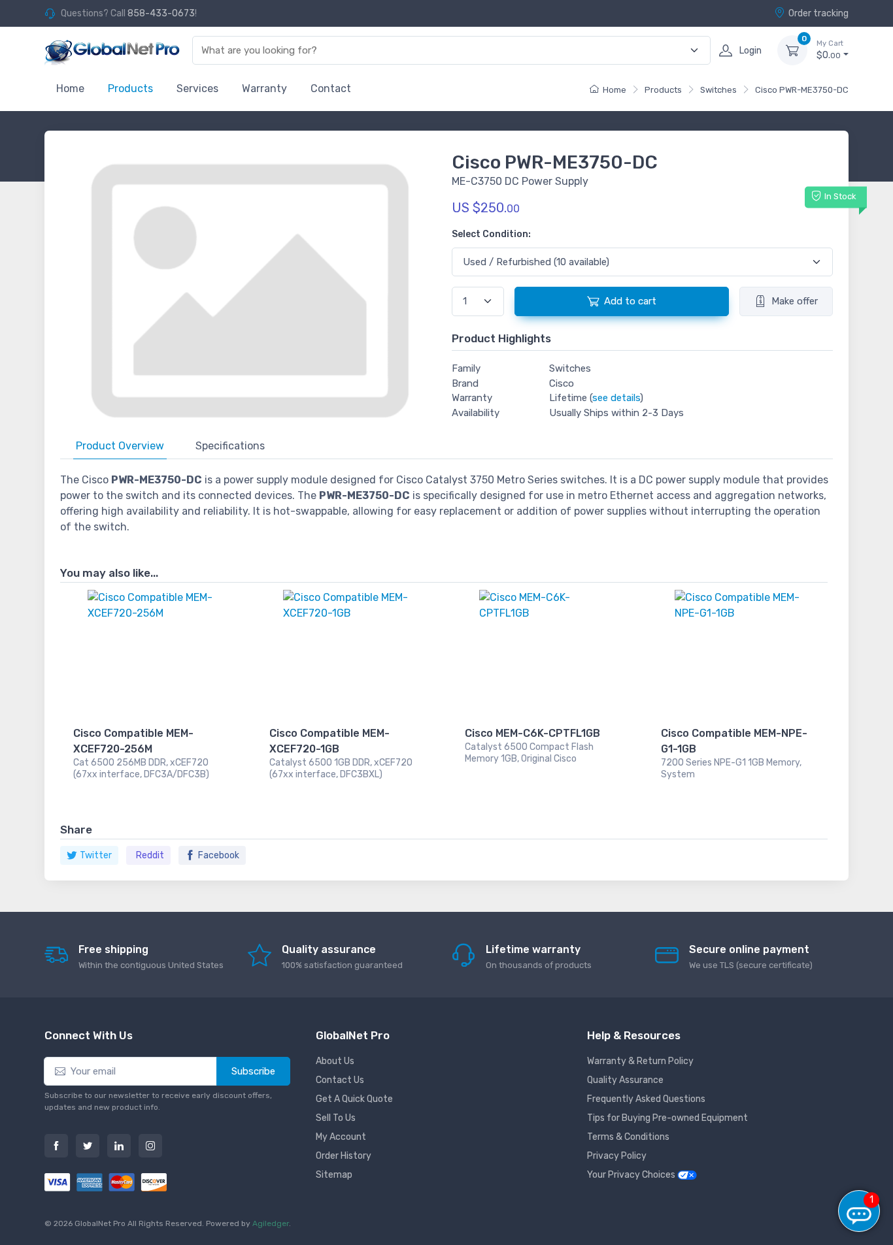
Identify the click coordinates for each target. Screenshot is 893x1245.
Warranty (264, 88)
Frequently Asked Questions (646, 1099)
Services (197, 88)
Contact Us (340, 1080)
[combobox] (443, 50)
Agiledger (270, 1223)
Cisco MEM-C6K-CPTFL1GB (532, 733)
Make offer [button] (794, 301)
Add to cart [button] (630, 301)
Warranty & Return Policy (640, 1061)
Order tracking (818, 13)
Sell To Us (336, 1118)
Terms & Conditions (628, 1136)
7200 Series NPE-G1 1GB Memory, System (731, 768)
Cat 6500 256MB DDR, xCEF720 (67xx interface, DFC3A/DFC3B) (141, 768)
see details (616, 398)
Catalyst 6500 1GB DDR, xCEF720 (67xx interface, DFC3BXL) (341, 768)
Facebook (218, 855)
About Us (335, 1061)
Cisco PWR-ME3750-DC (802, 90)
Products (130, 88)
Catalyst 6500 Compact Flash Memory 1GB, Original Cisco (529, 752)
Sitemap (334, 1174)
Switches (718, 90)
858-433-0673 (161, 13)
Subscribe (253, 1071)
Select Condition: (491, 234)
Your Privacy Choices (632, 1174)
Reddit (150, 855)
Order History (343, 1155)
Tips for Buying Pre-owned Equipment (667, 1118)
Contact (331, 88)
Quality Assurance (625, 1080)
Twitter (96, 855)
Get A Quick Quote (354, 1099)
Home (70, 88)
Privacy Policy (617, 1155)
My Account (341, 1136)
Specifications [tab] (230, 446)
